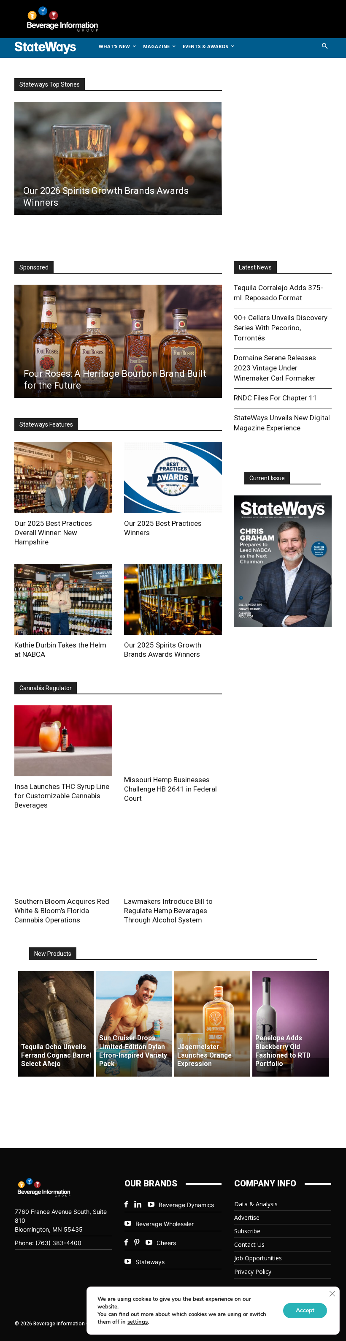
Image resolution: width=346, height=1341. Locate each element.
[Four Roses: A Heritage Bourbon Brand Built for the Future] (118, 341)
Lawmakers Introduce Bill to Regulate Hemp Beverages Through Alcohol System (168, 910)
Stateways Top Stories (49, 84)
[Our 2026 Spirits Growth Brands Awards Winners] (118, 158)
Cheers (166, 1242)
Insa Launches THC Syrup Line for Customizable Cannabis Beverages (61, 795)
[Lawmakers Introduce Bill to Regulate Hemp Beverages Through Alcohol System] (173, 859)
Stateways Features (46, 424)
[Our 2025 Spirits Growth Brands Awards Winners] (173, 599)
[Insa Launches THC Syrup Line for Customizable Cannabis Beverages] (63, 740)
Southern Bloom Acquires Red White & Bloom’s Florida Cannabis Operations (61, 910)
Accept (305, 1310)
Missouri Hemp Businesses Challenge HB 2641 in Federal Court (170, 788)
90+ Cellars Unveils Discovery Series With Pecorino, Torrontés (280, 327)
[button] (325, 46)
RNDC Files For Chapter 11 (275, 398)
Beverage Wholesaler (164, 1223)
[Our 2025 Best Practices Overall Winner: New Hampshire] (63, 477)
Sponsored (34, 267)
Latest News (255, 267)
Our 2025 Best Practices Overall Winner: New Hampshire (53, 532)
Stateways (150, 1261)
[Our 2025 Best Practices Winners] (173, 477)
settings (137, 1322)
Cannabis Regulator (45, 688)
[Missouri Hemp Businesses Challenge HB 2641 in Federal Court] (173, 737)
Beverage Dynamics (186, 1204)
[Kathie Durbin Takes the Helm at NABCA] (63, 599)
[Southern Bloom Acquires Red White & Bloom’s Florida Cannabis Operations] (63, 859)
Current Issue (267, 478)
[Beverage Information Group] (69, 19)
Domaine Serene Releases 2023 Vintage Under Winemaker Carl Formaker (275, 368)
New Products (52, 953)
